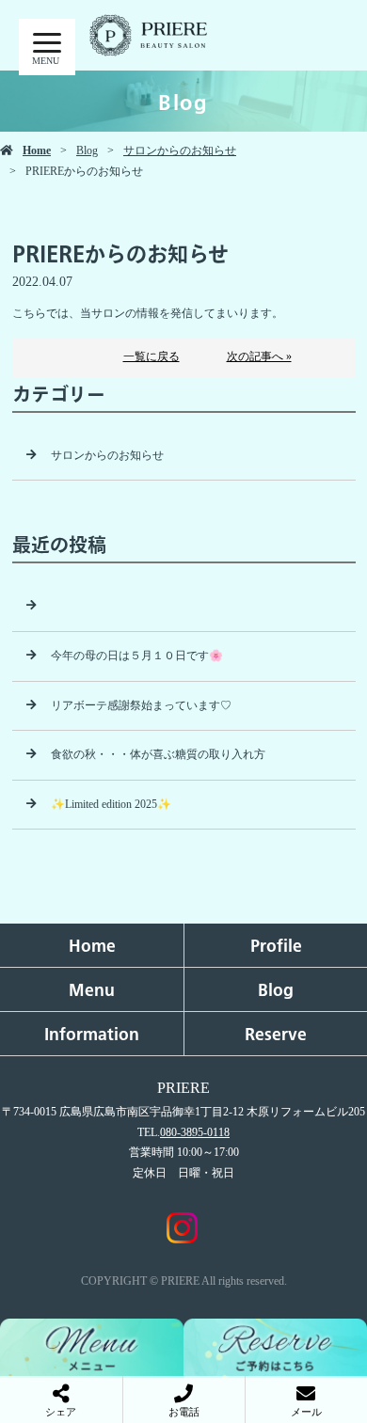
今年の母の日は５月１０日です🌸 (137, 655)
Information (91, 1033)
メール (306, 1411)
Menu (92, 989)
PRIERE (183, 1088)
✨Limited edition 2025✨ (111, 804)
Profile (276, 945)
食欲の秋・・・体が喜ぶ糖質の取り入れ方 (158, 754)
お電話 (183, 1411)
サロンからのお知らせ (179, 150)
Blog (87, 150)
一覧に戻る (151, 356)
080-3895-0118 (195, 1132)
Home (37, 150)
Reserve (276, 1033)
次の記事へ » (259, 356)
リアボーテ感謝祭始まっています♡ (141, 705)
